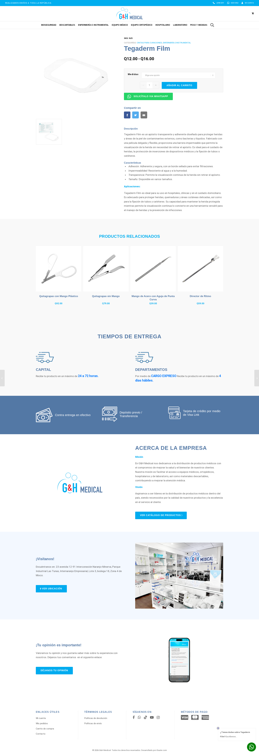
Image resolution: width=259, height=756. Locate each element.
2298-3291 (220, 3)
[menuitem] (218, 3)
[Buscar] (212, 25)
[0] (253, 13)
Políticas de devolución (95, 718)
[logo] (129, 14)
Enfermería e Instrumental (177, 43)
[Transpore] (2, 378)
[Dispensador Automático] (256, 378)
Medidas (133, 74)
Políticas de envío (93, 723)
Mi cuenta (249, 3)
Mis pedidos (42, 723)
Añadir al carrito (179, 85)
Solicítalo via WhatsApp (151, 96)
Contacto (40, 733)
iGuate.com (161, 750)
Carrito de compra (45, 728)
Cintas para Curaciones (149, 43)
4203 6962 (234, 3)
